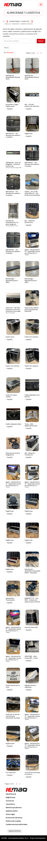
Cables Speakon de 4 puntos (32, 396)
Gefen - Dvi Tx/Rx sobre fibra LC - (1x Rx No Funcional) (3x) (32, 193)
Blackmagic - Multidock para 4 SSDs (12, 280)
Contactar (10, 801)
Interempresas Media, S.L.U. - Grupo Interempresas (27, 838)
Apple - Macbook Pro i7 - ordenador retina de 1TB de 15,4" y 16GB (32, 252)
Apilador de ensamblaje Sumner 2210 (13, 77)
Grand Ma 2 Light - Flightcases (12, 105)
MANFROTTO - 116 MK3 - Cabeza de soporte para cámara (32, 600)
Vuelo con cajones (31, 337)
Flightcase (29, 133)
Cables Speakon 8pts (13, 424)
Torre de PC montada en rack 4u (32, 773)
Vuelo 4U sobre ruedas (11, 396)
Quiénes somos (12, 811)
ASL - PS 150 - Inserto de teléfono (32, 105)
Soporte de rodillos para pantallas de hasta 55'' (32, 309)
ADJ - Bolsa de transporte (30, 454)
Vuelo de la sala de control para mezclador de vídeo (13, 716)
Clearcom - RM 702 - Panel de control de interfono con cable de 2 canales (13, 310)
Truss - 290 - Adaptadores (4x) (31, 425)
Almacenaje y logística (23, 13)
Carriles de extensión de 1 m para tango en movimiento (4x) (12, 223)
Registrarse (10, 797)
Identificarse (11, 794)
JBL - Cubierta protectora (30, 221)
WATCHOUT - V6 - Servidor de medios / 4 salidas (13, 135)
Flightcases (10, 743)
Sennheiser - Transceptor (10, 599)
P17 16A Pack (10, 773)
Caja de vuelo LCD (31, 627)
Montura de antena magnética (13, 454)
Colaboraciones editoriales (16, 824)
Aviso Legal (10, 814)
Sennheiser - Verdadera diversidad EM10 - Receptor (32, 571)
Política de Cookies (13, 821)
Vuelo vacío (10, 337)
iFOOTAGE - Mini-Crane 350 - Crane (31, 657)
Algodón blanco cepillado (30, 686)
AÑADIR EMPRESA (15, 831)
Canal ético (10, 804)
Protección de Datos (14, 818)
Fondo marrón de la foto (13, 686)
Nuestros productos (14, 808)
